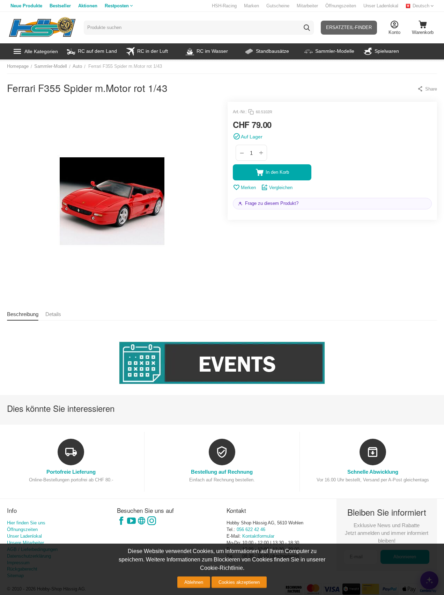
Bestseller (60, 5)
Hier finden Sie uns (26, 522)
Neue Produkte (26, 5)
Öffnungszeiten (340, 5)
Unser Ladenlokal (380, 5)
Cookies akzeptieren (239, 582)
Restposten (117, 5)
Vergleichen (281, 187)
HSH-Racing (224, 5)
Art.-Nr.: (240, 111)
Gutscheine (277, 5)
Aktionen (87, 5)
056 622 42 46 (251, 529)
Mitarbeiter (307, 5)
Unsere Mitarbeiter (25, 542)
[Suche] (307, 27)
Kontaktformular (258, 536)
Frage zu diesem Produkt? (271, 203)
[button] (427, 89)
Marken (251, 5)
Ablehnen (193, 582)
